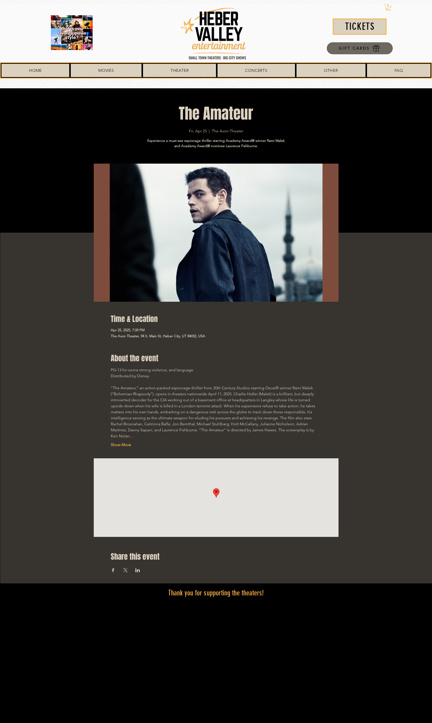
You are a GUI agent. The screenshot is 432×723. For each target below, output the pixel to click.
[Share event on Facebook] (113, 570)
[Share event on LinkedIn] (137, 570)
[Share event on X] (125, 570)
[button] (388, 7)
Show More (121, 444)
